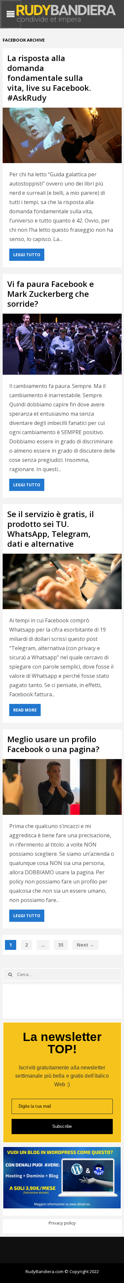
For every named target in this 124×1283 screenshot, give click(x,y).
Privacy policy (62, 1223)
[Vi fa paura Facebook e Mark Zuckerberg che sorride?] (62, 344)
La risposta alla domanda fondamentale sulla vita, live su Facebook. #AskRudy (49, 77)
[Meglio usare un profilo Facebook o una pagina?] (62, 787)
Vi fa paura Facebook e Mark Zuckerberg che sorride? (50, 293)
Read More (25, 710)
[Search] (10, 974)
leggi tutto (26, 255)
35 (60, 945)
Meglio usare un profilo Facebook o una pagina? (53, 744)
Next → (85, 945)
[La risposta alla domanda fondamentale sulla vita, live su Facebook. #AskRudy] (62, 135)
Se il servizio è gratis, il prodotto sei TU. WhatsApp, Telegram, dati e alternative (50, 528)
